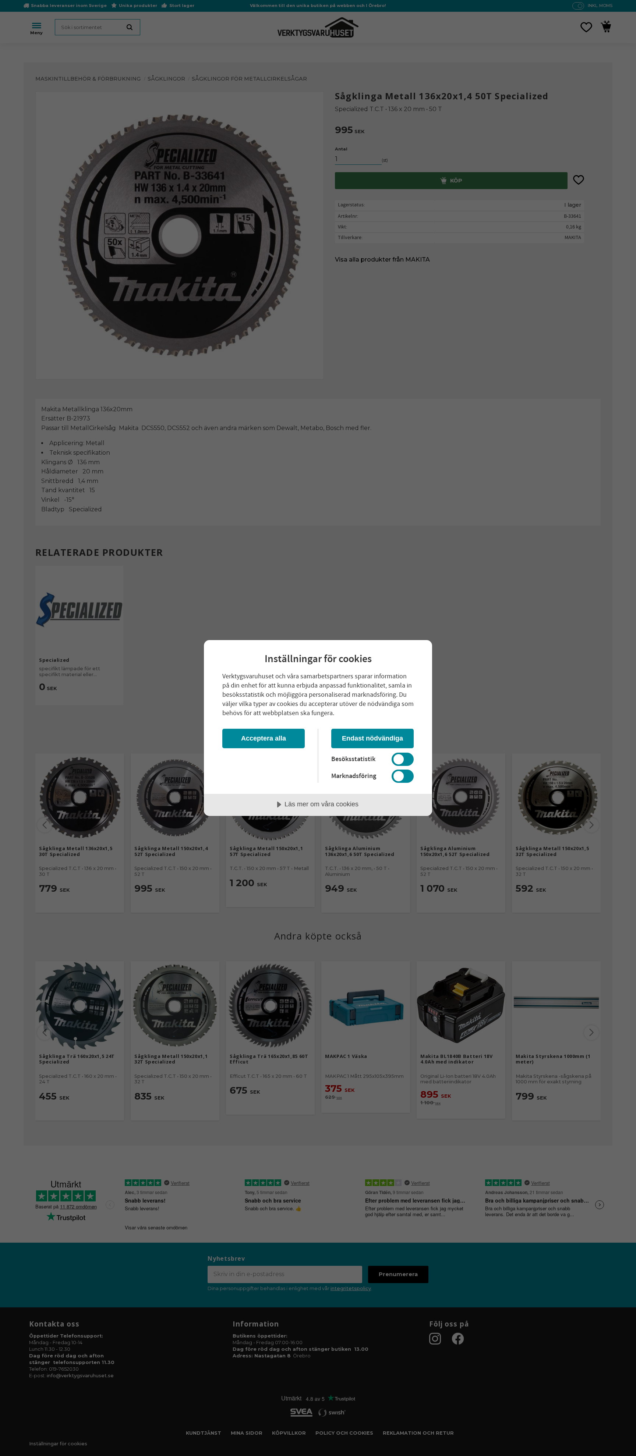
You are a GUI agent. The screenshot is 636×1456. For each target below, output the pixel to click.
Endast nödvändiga (372, 738)
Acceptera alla (263, 738)
